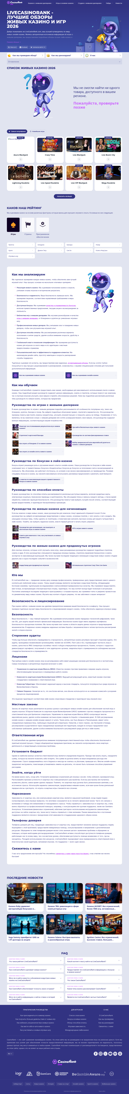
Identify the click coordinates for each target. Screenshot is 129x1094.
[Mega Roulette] (108, 178)
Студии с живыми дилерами (90, 3)
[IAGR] (18, 1074)
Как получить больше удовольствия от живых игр (35, 1019)
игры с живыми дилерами (27, 318)
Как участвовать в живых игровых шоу (35, 1030)
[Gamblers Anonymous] (29, 1074)
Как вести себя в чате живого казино (35, 1026)
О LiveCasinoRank (106, 1015)
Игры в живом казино (65, 3)
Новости (119, 3)
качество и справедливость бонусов (61, 305)
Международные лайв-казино (77, 1030)
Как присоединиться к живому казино (35, 1015)
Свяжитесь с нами (106, 1026)
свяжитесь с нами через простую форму (72, 854)
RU (9, 1054)
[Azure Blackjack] (20, 150)
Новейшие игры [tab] (38, 131)
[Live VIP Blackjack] (79, 178)
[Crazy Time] (50, 150)
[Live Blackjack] (79, 150)
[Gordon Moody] (61, 1074)
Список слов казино (77, 1015)
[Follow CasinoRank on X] (105, 1054)
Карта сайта (102, 1091)
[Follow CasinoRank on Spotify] (115, 1054)
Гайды (108, 3)
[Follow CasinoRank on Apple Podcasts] (120, 1054)
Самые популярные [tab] (18, 131)
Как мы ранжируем (106, 1023)
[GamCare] (44, 1074)
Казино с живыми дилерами (39, 3)
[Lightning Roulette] (20, 178)
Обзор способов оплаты (77, 1023)
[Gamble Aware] (89, 1074)
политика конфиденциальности (72, 1091)
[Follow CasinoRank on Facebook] (96, 1054)
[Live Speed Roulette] (50, 178)
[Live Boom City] (108, 150)
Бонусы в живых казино (77, 1019)
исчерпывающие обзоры (78, 363)
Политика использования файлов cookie (35, 1091)
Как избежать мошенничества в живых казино (35, 1023)
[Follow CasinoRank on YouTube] (110, 1054)
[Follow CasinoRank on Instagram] (101, 1054)
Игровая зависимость (77, 1026)
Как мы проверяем (106, 1019)
